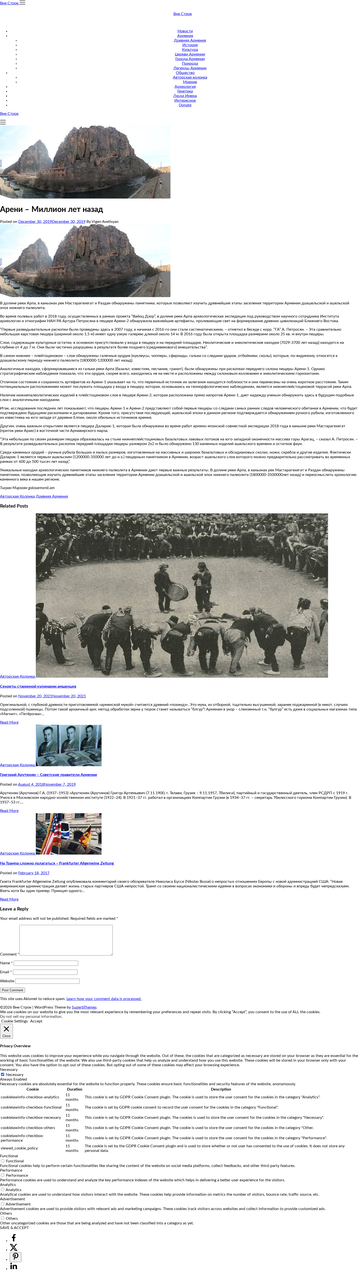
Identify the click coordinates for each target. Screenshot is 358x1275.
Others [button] (6, 1213)
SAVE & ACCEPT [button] (14, 1228)
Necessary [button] (9, 1070)
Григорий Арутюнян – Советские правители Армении (48, 775)
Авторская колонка (190, 77)
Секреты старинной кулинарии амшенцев (38, 686)
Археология (185, 87)
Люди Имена (185, 96)
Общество (185, 73)
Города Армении (190, 59)
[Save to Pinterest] (15, 1257)
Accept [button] (36, 1021)
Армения (185, 36)
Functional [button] (9, 1156)
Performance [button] (11, 1170)
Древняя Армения (190, 40)
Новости (185, 31)
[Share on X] (14, 1250)
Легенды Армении (190, 68)
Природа (190, 63)
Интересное (185, 100)
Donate (185, 105)
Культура (190, 50)
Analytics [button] (8, 1185)
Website (7, 981)
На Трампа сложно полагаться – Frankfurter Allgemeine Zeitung (57, 863)
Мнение (190, 82)
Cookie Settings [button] (14, 1021)
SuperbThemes (84, 1007)
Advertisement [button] (12, 1199)
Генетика (185, 91)
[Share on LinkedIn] (14, 1269)
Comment (9, 954)
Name (6, 963)
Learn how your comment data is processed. (103, 999)
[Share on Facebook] (14, 1241)
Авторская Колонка (17, 496)
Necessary (14, 1075)
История (190, 45)
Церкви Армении (190, 54)
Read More (9, 722)
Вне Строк (182, 14)
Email (6, 972)
